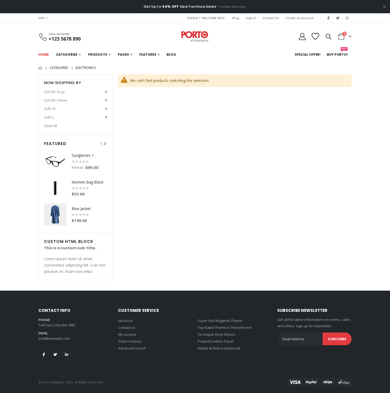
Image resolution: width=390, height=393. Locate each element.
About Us (125, 320)
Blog (235, 18)
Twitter (55, 354)
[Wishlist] (315, 36)
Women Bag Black (87, 182)
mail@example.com (54, 338)
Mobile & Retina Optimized (219, 348)
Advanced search (132, 348)
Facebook (44, 354)
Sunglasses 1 (83, 155)
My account (127, 334)
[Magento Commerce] (195, 36)
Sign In (251, 18)
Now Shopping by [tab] (62, 82)
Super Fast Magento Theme (220, 320)
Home (40, 68)
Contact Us (271, 18)
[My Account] (302, 36)
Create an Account (299, 18)
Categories (59, 67)
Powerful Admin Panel (215, 341)
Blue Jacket (81, 208)
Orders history (129, 341)
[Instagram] (347, 18)
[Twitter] (338, 18)
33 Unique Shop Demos (216, 334)
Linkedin (66, 354)
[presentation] (104, 143)
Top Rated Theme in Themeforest (225, 327)
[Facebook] (328, 18)
